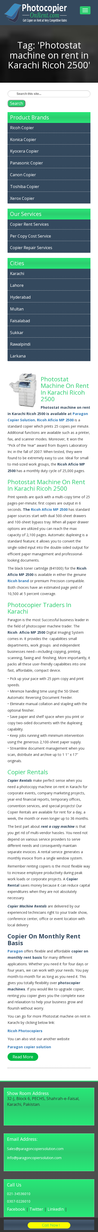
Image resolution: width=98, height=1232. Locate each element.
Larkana (18, 356)
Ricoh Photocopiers (25, 1030)
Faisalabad (20, 321)
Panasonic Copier (26, 163)
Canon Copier (23, 174)
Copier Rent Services (29, 224)
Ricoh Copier (22, 127)
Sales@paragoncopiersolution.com (35, 1148)
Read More (23, 1057)
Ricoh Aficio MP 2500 (55, 420)
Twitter (36, 1209)
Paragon (15, 951)
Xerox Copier (22, 198)
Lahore (17, 285)
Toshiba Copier (24, 186)
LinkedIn (55, 1209)
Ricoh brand (18, 580)
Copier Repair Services (31, 247)
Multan (17, 309)
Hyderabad (20, 297)
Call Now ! (50, 1225)
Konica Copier (23, 139)
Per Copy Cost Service (30, 236)
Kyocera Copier (24, 151)
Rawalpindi (20, 344)
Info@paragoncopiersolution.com (34, 1157)
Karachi (17, 273)
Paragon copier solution (29, 1046)
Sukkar (16, 332)
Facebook (16, 1209)
